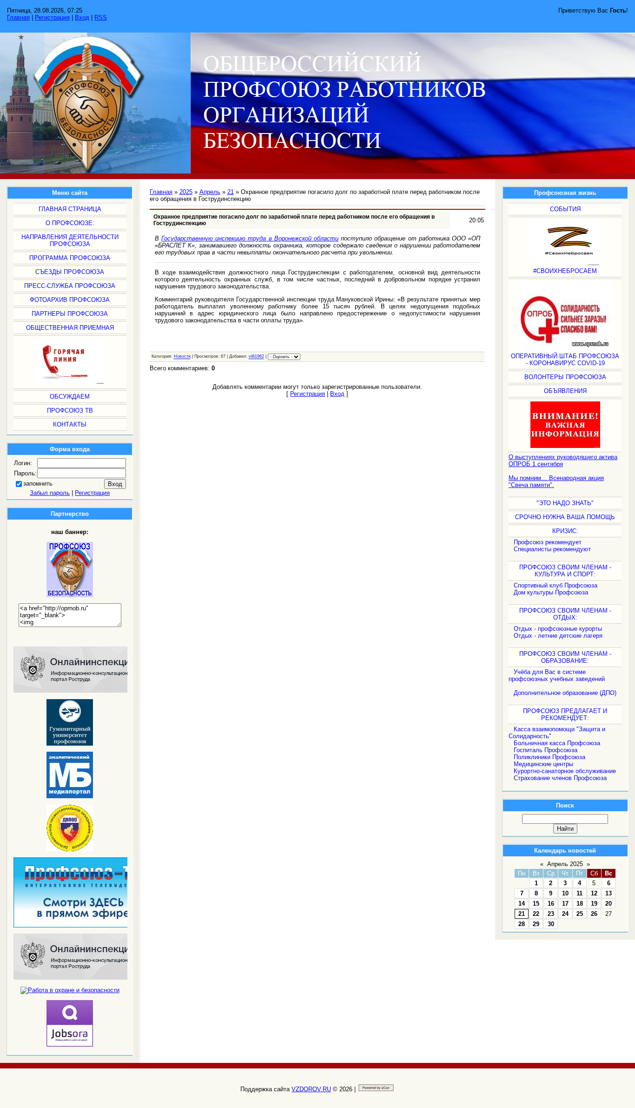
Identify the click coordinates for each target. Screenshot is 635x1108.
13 (608, 893)
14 (521, 903)
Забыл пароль (50, 492)
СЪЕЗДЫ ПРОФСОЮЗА (69, 271)
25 (579, 913)
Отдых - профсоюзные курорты (558, 628)
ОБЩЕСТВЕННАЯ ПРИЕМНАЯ (70, 327)
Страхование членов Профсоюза (560, 777)
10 (565, 893)
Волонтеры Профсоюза (565, 377)
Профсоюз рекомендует (548, 542)
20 (608, 903)
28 (521, 924)
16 (551, 903)
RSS (100, 17)
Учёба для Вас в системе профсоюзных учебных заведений (557, 675)
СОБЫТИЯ (565, 209)
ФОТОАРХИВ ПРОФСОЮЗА (70, 299)
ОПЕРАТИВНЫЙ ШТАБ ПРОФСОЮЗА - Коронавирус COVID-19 (565, 360)
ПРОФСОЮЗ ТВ (70, 410)
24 (565, 913)
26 (594, 913)
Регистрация (52, 17)
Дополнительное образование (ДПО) (565, 692)
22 (536, 913)
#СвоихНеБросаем (565, 270)
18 (579, 903)
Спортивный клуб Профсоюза (555, 585)
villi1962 (256, 356)
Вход (82, 17)
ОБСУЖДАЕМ (70, 396)
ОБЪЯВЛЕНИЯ (565, 390)
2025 (185, 191)
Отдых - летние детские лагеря (558, 635)
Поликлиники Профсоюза (549, 757)
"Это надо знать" (565, 503)
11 (579, 893)
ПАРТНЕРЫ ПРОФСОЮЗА (70, 313)
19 (594, 903)
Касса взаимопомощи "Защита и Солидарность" (557, 733)
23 (551, 913)
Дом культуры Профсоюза (551, 592)
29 (536, 924)
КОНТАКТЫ (69, 424)
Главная (18, 17)
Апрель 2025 (565, 864)
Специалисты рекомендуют (552, 549)
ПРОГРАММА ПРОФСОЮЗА (69, 257)
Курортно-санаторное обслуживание (565, 771)
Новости (182, 356)
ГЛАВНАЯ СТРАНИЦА (70, 209)
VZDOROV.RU (311, 1089)
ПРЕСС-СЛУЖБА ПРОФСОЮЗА (69, 285)
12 (594, 893)
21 (521, 913)
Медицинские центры (543, 764)
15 (536, 903)
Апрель (209, 191)
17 (565, 903)
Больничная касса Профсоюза (557, 743)
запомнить (38, 483)
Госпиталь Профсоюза (545, 750)
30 (551, 924)
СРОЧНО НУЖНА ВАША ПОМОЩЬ (565, 517)
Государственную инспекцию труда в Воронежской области (249, 238)
